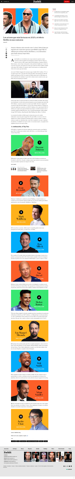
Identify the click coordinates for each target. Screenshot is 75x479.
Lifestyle (37, 448)
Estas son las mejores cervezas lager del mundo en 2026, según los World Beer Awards (61, 20)
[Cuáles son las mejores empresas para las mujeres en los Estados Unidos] (13, 168)
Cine (18, 441)
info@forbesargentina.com (10, 458)
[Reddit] (6, 55)
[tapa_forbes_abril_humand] (36, 457)
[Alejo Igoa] (44, 457)
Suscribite (67, 1)
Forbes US (5, 42)
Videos (52, 448)
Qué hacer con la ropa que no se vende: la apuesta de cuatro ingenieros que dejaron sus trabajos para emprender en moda (62, 24)
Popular (54, 8)
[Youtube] (69, 466)
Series (45, 441)
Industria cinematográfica (32, 441)
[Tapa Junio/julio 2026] (28, 457)
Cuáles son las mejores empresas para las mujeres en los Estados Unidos (23, 169)
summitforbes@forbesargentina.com (11, 459)
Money (22, 448)
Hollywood (23, 441)
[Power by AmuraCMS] (69, 469)
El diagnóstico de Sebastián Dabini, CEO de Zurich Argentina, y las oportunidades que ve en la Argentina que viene (61, 12)
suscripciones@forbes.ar (12, 461)
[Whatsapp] (6, 49)
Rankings (45, 448)
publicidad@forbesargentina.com (12, 456)
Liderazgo (15, 448)
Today (70, 448)
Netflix (41, 441)
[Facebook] (6, 53)
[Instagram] (67, 466)
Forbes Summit (61, 448)
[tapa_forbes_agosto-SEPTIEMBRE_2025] (68, 457)
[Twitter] (6, 51)
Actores (13, 441)
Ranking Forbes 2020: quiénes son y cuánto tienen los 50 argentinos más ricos (42, 170)
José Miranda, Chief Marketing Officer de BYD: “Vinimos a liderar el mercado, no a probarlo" (61, 33)
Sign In (72, 1)
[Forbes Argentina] (37, 1)
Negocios (30, 448)
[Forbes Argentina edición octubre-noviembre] (60, 457)
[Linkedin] (6, 57)
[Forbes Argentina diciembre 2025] (52, 457)
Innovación (6, 448)
